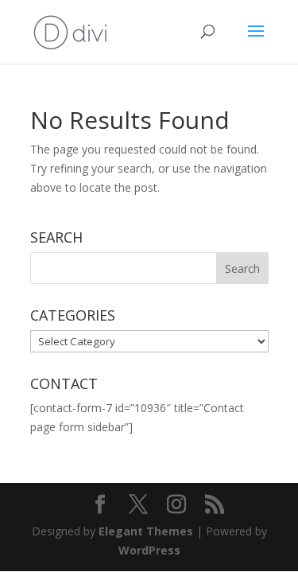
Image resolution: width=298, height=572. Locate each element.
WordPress (149, 550)
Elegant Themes (146, 531)
